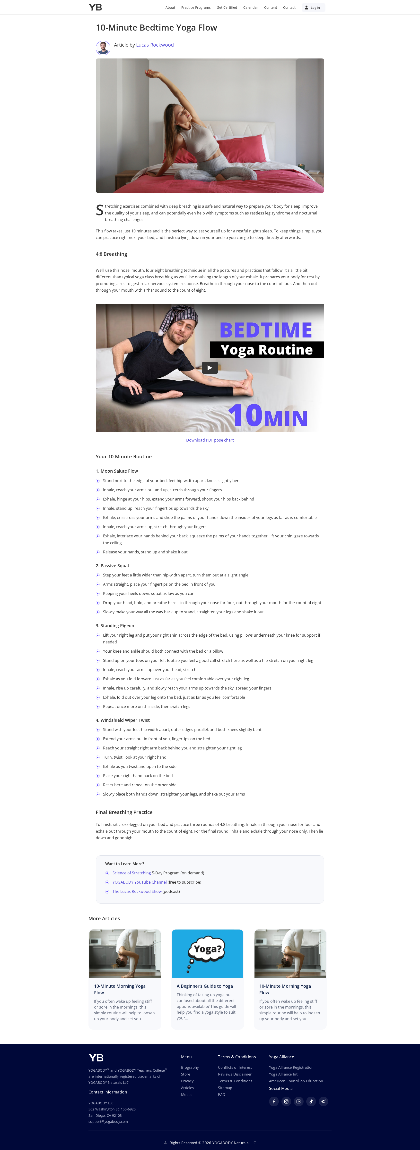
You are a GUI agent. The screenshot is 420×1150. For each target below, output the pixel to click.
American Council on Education (296, 1081)
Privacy (187, 1081)
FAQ (221, 1094)
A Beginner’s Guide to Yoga (205, 986)
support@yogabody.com (108, 1121)
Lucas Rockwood (155, 44)
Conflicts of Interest (235, 1067)
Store (185, 1074)
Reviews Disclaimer (235, 1074)
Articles (187, 1087)
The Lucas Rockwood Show (137, 891)
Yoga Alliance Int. (283, 1074)
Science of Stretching (132, 873)
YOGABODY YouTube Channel (140, 882)
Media (186, 1094)
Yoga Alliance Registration (291, 1067)
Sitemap (225, 1087)
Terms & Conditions (235, 1081)
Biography (190, 1067)
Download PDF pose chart (210, 440)
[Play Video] (210, 368)
